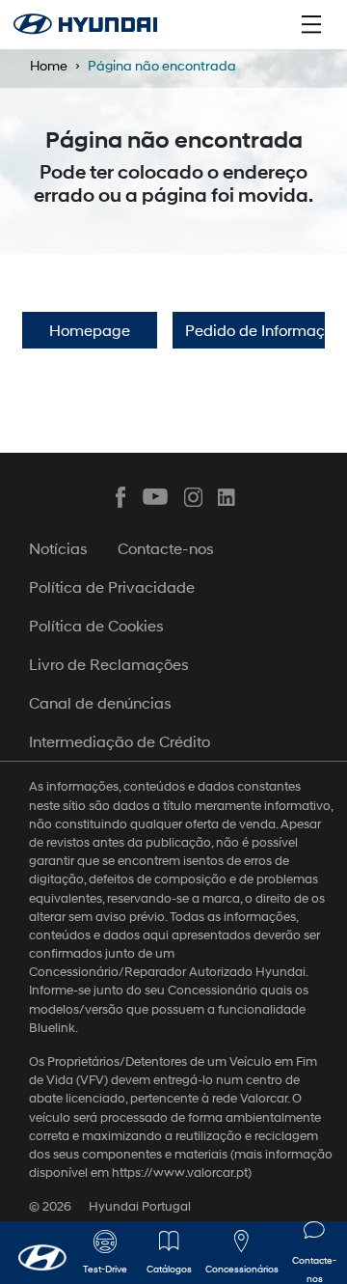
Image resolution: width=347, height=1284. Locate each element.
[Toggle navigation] (311, 24)
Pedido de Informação (255, 330)
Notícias (58, 548)
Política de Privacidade (112, 586)
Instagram (191, 497)
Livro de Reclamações (109, 664)
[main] (173, 642)
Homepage (89, 330)
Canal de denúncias (100, 702)
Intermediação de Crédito (119, 741)
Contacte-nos (166, 548)
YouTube (156, 497)
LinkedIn (227, 497)
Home (48, 65)
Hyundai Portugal (140, 1206)
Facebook (120, 497)
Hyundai (85, 24)
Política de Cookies (96, 625)
